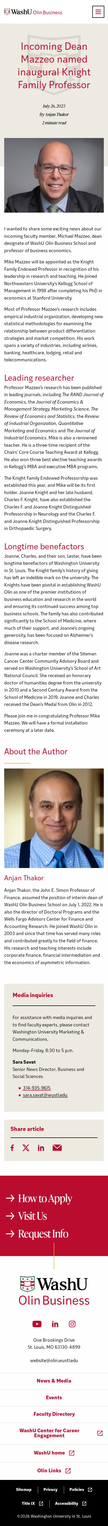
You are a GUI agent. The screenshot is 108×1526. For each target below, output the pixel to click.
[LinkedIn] (41, 1149)
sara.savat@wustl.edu (45, 1095)
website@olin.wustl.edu (54, 1361)
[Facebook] (12, 1149)
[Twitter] (26, 1149)
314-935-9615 (37, 1088)
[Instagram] (72, 1325)
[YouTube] (37, 1325)
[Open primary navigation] (98, 11)
